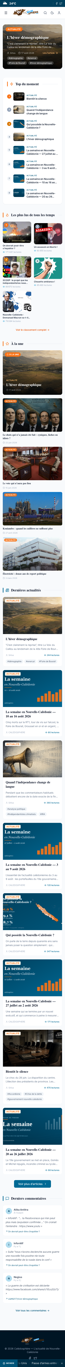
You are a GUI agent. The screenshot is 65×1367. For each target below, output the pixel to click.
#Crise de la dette (33, 1094)
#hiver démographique (41, 63)
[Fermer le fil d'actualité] (62, 1363)
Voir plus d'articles (30, 1184)
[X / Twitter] (60, 3)
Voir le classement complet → (32, 329)
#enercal (32, 58)
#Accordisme (13, 1094)
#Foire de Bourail (17, 63)
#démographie (16, 58)
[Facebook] (56, 3)
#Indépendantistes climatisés (21, 814)
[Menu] (6, 13)
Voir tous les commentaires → (32, 1310)
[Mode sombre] (52, 13)
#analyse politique (16, 809)
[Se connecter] (59, 13)
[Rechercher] (45, 13)
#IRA (42, 814)
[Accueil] (25, 13)
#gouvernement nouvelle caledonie (24, 1099)
